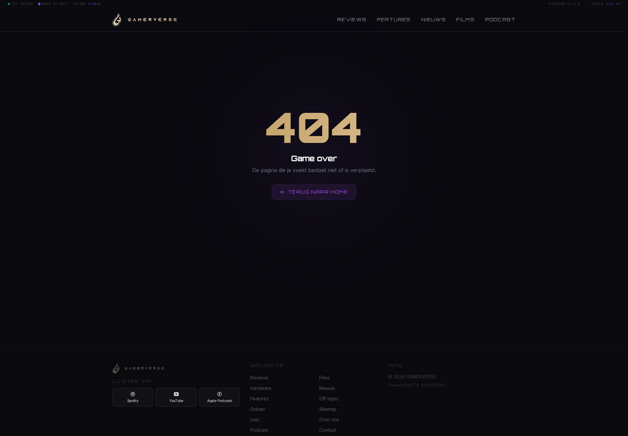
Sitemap (328, 409)
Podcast (500, 19)
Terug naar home (318, 192)
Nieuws (433, 19)
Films (465, 19)
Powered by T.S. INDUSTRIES (416, 385)
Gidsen (257, 409)
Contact (327, 430)
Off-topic (329, 398)
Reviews (352, 19)
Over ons (329, 419)
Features (394, 19)
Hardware (260, 388)
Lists (254, 419)
